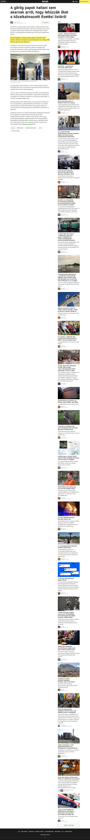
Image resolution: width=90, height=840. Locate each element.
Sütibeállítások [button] (68, 831)
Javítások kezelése (39, 831)
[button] (12, 128)
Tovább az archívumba (69, 825)
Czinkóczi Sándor (16, 22)
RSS (63, 831)
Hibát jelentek (24, 831)
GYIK (19, 831)
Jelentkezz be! (85, 1)
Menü (4, 1)
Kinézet (76, 1)
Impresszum (31, 831)
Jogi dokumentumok (49, 831)
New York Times (27, 124)
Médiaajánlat (58, 831)
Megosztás (46, 22)
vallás (14, 23)
